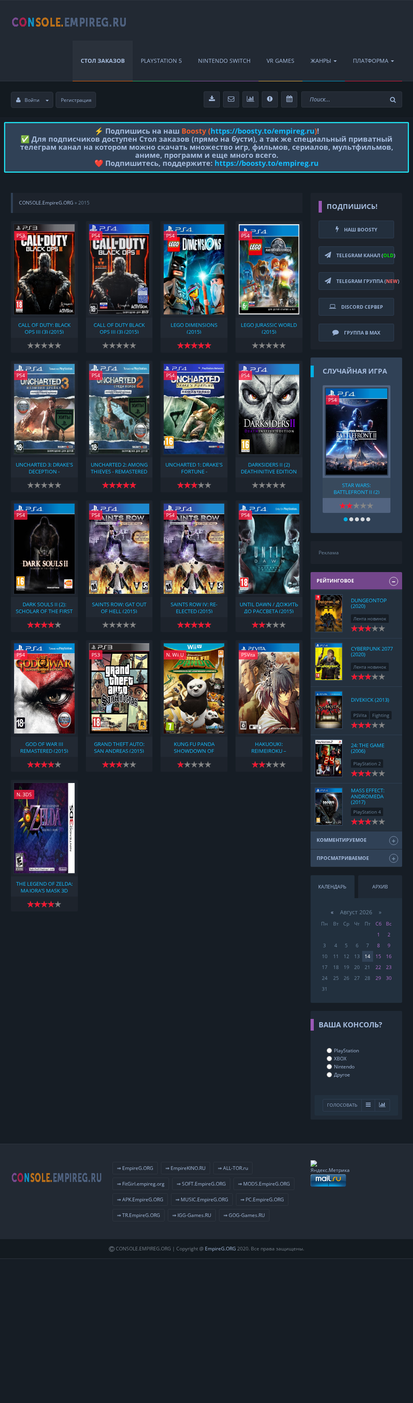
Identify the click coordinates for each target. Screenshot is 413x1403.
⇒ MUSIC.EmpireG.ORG (201, 1199)
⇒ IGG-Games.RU (191, 1215)
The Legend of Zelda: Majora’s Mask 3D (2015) (44, 886)
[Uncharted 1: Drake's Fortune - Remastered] (194, 409)
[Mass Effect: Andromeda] (329, 806)
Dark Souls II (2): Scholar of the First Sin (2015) (44, 607)
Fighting (380, 715)
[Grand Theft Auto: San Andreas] (119, 688)
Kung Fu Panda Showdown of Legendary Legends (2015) (194, 747)
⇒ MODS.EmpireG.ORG (264, 1183)
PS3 (21, 235)
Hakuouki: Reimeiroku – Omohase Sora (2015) (269, 747)
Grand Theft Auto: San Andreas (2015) (119, 747)
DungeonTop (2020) (369, 603)
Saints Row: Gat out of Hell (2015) (119, 607)
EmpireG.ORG (220, 1248)
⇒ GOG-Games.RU (244, 1215)
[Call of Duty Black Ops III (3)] (119, 269)
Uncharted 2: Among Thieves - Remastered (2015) (119, 467)
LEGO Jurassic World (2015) (269, 328)
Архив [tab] (380, 886)
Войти (32, 100)
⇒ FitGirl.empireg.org (141, 1183)
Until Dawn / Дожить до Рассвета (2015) (269, 607)
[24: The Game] (329, 758)
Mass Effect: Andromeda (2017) (367, 796)
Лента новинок (369, 619)
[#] (69, 20)
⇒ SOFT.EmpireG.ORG (201, 1183)
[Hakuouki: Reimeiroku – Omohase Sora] (269, 688)
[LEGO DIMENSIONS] (194, 269)
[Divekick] (329, 710)
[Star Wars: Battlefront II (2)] (356, 431)
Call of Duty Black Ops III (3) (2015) (119, 328)
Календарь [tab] (332, 886)
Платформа (370, 60)
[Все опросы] (382, 1105)
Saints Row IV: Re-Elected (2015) (194, 607)
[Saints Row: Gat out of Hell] (119, 548)
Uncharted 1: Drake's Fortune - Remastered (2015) (194, 467)
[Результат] (368, 1105)
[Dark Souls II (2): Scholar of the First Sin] (44, 548)
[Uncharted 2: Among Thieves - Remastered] (119, 409)
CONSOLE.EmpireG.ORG (46, 202)
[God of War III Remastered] (44, 688)
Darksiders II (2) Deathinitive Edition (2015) (269, 467)
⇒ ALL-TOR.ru (233, 1168)
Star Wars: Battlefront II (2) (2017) (357, 488)
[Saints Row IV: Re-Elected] (194, 548)
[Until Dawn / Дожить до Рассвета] (269, 548)
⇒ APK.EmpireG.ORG (140, 1199)
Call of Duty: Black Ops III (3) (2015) (44, 328)
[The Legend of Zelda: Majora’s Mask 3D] (44, 828)
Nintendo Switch (224, 60)
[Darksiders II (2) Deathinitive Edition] (269, 409)
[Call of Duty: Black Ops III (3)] (44, 269)
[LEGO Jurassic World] (269, 269)
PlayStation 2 (367, 763)
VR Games (280, 60)
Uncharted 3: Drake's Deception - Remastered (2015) (44, 467)
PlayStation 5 (161, 60)
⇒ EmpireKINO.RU (185, 1168)
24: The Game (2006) (367, 748)
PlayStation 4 (367, 812)
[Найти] (394, 99)
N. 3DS (24, 794)
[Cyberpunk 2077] (329, 662)
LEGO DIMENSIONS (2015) (194, 328)
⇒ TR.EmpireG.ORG (138, 1215)
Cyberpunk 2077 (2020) (372, 651)
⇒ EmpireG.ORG (135, 1168)
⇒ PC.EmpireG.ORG (262, 1199)
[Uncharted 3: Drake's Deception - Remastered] (44, 409)
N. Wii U (175, 654)
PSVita (248, 654)
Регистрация (76, 100)
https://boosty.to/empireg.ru (263, 131)
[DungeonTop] (329, 613)
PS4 (96, 235)
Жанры (321, 60)
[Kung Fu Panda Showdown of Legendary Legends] (194, 688)
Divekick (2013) (370, 699)
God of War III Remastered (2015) (44, 747)
